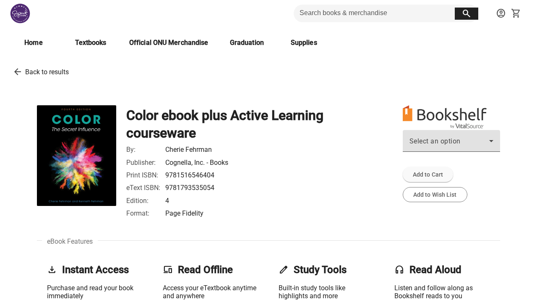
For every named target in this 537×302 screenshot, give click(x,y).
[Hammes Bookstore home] (20, 13)
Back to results (47, 72)
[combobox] (451, 144)
